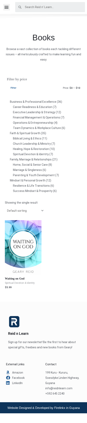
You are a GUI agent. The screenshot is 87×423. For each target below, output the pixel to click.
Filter (13, 88)
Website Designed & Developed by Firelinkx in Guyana (43, 407)
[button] (6, 7)
